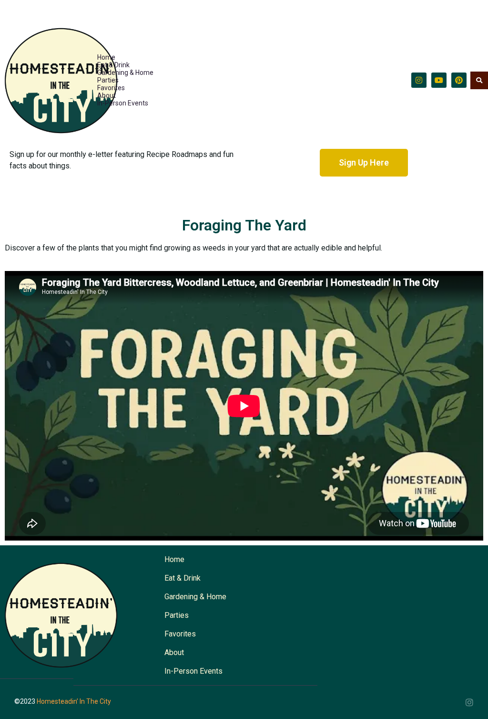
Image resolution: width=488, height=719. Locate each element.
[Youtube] (439, 80)
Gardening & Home (125, 72)
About (106, 95)
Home (106, 57)
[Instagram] (419, 80)
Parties (108, 80)
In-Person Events (122, 103)
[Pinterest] (459, 80)
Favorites (111, 88)
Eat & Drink (113, 65)
